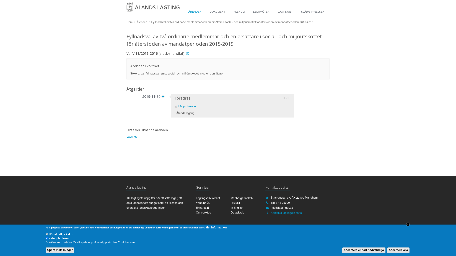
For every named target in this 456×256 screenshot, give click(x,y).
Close (408, 224)
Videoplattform (59, 238)
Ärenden (194, 11)
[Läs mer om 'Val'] (188, 53)
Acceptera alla (398, 250)
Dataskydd (237, 212)
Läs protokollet (187, 106)
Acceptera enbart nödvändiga (364, 250)
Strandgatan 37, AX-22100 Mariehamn (295, 197)
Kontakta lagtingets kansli (287, 213)
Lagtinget (285, 11)
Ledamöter (261, 11)
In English (237, 208)
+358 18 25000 (280, 203)
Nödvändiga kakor (61, 234)
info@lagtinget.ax (282, 208)
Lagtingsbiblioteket (208, 198)
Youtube (201, 203)
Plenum (239, 11)
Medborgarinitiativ (242, 198)
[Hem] (155, 8)
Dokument (217, 11)
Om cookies (203, 212)
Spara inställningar (60, 250)
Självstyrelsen (313, 11)
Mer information (216, 227)
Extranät (201, 208)
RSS (234, 203)
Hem (129, 22)
